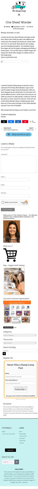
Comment (4, 154)
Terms (20, 399)
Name (3, 177)
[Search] (16, 462)
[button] (19, 14)
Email (3, 185)
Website (3, 193)
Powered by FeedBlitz (28, 396)
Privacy (24, 399)
